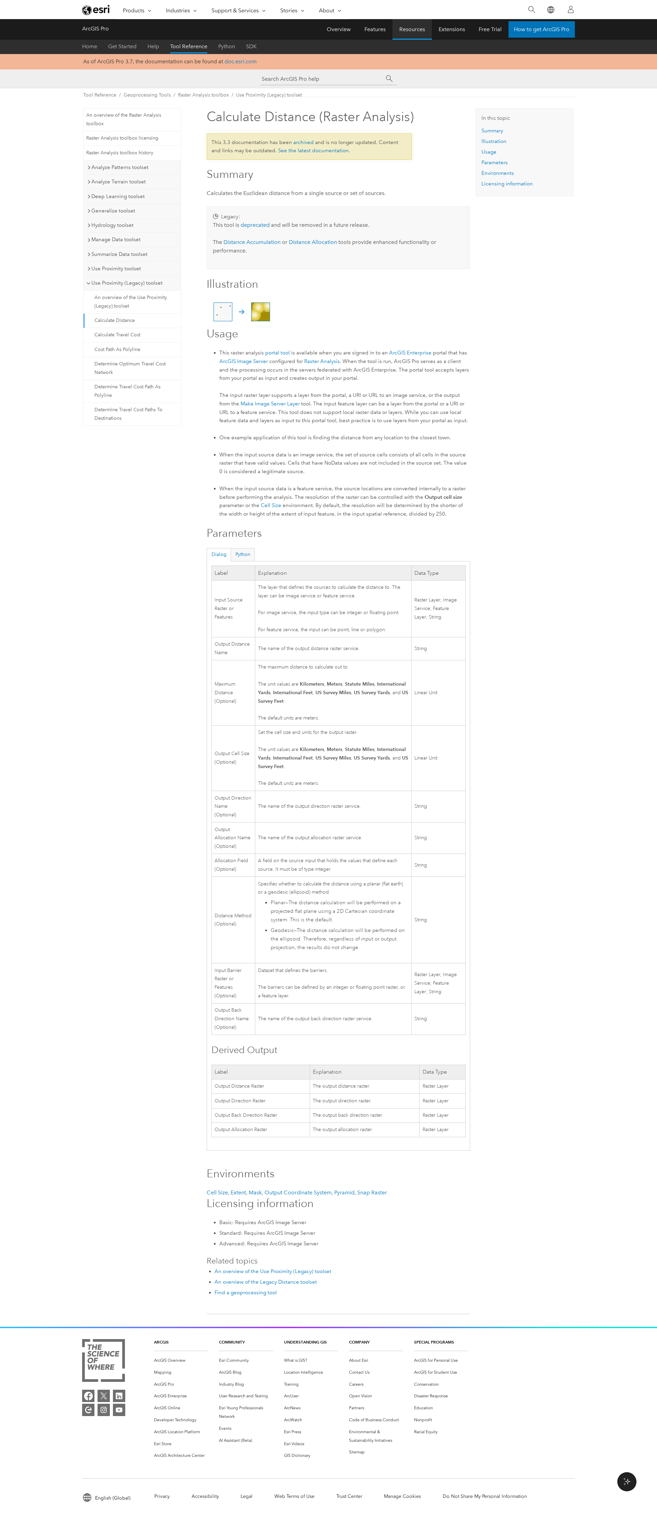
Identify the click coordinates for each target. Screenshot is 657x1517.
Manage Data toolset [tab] (116, 239)
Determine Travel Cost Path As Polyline (127, 391)
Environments (497, 173)
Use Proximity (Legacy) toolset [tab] (127, 283)
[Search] (531, 9)
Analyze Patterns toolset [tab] (120, 167)
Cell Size (271, 505)
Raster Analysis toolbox (203, 95)
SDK (251, 46)
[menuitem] (181, 1360)
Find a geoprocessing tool (246, 1292)
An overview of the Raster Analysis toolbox (123, 119)
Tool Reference (188, 46)
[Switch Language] (550, 9)
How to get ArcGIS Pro (541, 29)
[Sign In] (571, 9)
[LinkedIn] (119, 1396)
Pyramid (344, 1192)
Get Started (122, 46)
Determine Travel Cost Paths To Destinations (128, 414)
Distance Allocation (313, 242)
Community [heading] (232, 1342)
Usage (489, 152)
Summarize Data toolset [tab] (119, 254)
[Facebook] (88, 1396)
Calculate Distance (114, 320)
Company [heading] (359, 1342)
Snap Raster (372, 1192)
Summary (492, 131)
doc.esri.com (240, 61)
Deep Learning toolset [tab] (118, 196)
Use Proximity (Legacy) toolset (269, 95)
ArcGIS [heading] (161, 1342)
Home (89, 46)
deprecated (255, 225)
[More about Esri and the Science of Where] (103, 1362)
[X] (104, 1396)
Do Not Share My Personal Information (485, 1496)
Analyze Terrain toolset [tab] (118, 182)
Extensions (452, 29)
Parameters (494, 162)
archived (303, 142)
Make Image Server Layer (270, 404)
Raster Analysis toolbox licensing (122, 138)
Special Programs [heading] (434, 1342)
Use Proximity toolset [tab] (116, 268)
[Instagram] (104, 1410)
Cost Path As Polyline (117, 349)
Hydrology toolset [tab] (112, 225)
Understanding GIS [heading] (305, 1342)
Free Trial (490, 29)
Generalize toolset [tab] (113, 211)
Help (153, 46)
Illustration (493, 141)
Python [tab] (242, 554)
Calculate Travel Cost (117, 335)
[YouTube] (119, 1410)
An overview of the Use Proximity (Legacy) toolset (130, 302)
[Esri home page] (96, 9)
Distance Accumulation (252, 242)
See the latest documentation (313, 150)
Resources (412, 29)
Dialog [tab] (219, 554)
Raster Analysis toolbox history (119, 153)
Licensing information (507, 184)
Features (375, 29)
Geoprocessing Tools (147, 95)
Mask (255, 1192)
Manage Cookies (402, 1496)
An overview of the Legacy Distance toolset (266, 1282)
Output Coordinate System (298, 1192)
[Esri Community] (88, 1410)
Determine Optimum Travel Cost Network (130, 368)
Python (226, 46)
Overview (339, 29)
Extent (238, 1192)
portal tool (277, 353)
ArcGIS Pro (95, 28)
